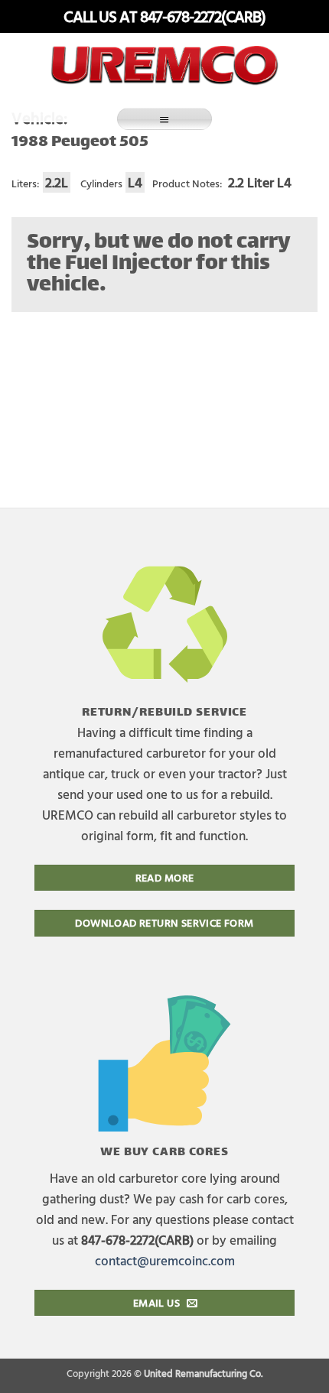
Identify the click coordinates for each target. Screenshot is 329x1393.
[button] (164, 119)
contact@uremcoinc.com (165, 1260)
